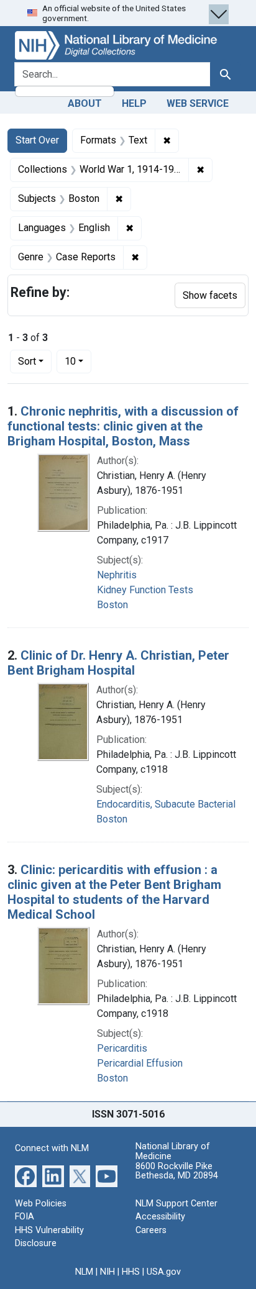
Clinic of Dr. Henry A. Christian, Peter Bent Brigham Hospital (118, 663)
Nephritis (117, 575)
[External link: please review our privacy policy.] (26, 1175)
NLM (84, 1272)
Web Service (198, 103)
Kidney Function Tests (145, 590)
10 (78, 361)
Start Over (37, 140)
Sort (27, 361)
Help (134, 103)
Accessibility (160, 1216)
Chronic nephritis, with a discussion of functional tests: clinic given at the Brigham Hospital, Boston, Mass (123, 426)
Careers (151, 1230)
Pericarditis (122, 1048)
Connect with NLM (52, 1148)
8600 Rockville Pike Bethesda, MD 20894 (176, 1171)
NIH (107, 1272)
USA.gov (164, 1272)
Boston (112, 605)
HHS (131, 1272)
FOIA (24, 1216)
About (85, 103)
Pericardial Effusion (140, 1063)
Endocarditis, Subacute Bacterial (165, 804)
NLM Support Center (176, 1203)
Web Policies (40, 1203)
